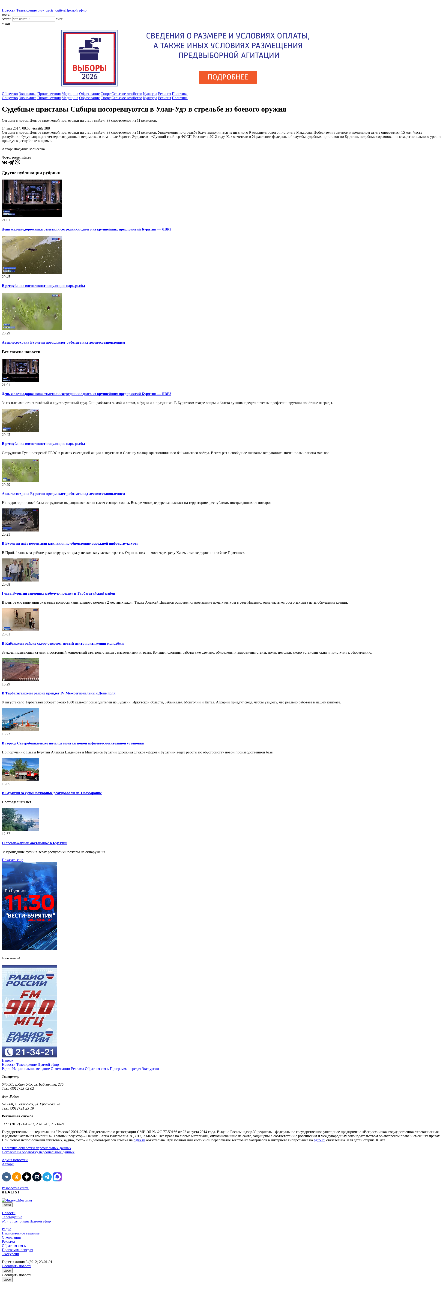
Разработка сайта (15, 1188)
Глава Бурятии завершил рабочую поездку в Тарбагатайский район (58, 593)
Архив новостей (15, 1160)
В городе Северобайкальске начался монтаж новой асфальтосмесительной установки (73, 743)
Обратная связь (97, 1069)
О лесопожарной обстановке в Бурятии (34, 843)
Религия (164, 94)
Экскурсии (150, 1069)
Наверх (7, 1060)
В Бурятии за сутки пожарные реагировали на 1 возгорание (52, 793)
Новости (8, 10)
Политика (180, 94)
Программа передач (125, 1069)
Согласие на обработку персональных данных (38, 1152)
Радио (6, 1069)
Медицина (70, 94)
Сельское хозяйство (126, 94)
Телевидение (26, 10)
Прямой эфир (62, 10)
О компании (60, 1069)
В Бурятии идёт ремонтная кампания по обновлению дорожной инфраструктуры (70, 543)
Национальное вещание (31, 1069)
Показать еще (12, 860)
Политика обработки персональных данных (36, 1148)
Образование (89, 94)
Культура (150, 94)
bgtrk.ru (139, 1140)
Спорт (106, 94)
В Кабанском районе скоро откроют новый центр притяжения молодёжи (63, 643)
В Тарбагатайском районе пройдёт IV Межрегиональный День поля (59, 693)
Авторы (8, 1164)
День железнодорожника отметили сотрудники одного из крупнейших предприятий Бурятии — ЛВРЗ (86, 229)
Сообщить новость (16, 1266)
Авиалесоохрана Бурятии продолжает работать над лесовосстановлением (63, 342)
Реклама (77, 1069)
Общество (10, 94)
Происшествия (49, 94)
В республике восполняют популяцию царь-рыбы (43, 286)
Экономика (27, 94)
